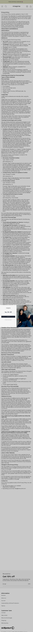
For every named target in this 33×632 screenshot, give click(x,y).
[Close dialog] (32, 305)
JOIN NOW (8, 316)
